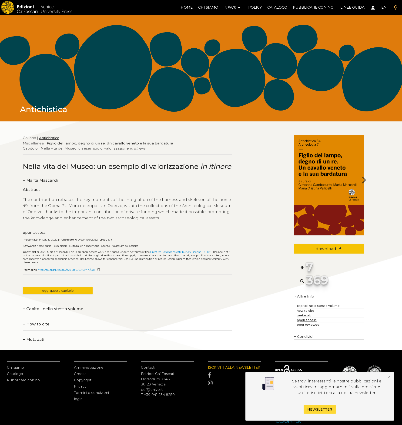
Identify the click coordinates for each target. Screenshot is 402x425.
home (187, 7)
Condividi (303, 336)
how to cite (305, 310)
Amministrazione (89, 367)
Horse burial (44, 246)
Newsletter (319, 410)
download (329, 248)
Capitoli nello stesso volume (53, 309)
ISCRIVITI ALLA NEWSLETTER (234, 367)
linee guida (352, 7)
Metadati (33, 339)
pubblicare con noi (314, 7)
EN (384, 7)
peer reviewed (308, 324)
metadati (304, 315)
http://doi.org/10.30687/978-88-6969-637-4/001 (66, 269)
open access (34, 232)
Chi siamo (15, 367)
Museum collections (125, 246)
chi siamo (208, 7)
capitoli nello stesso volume (318, 306)
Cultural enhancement (84, 246)
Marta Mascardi (40, 180)
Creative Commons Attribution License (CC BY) (180, 252)
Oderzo (105, 246)
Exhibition (60, 246)
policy (255, 7)
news (233, 7)
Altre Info (304, 296)
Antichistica (49, 138)
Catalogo (15, 373)
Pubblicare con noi (23, 380)
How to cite (36, 324)
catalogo (277, 7)
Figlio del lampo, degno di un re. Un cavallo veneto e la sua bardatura (110, 143)
